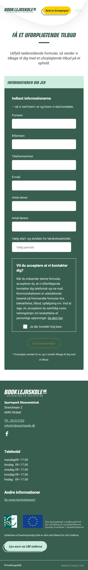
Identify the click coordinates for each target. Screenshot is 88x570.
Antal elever (20, 197)
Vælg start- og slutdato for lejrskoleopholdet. (41, 238)
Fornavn (17, 115)
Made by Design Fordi (72, 565)
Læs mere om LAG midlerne (25, 546)
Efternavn (18, 136)
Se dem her (55, 318)
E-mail (16, 177)
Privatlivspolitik (13, 565)
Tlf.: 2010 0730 (14, 420)
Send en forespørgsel (56, 10)
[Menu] (78, 10)
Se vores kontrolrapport (19, 500)
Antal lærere (20, 218)
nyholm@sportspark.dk (19, 425)
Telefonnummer (22, 156)
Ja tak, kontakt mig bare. (46, 326)
